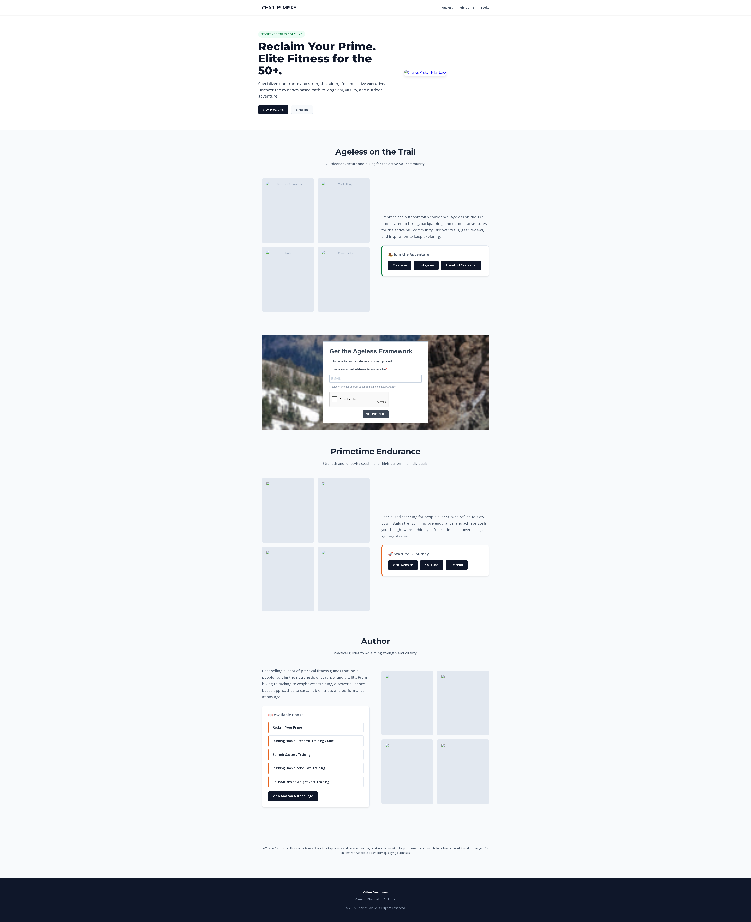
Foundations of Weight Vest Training (301, 782)
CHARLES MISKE (279, 7)
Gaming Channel (367, 899)
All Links (390, 899)
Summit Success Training (292, 754)
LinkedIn (302, 109)
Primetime (466, 7)
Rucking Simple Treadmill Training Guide (303, 741)
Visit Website (403, 565)
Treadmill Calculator (461, 265)
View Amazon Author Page (293, 796)
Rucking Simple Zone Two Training (299, 768)
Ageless (447, 7)
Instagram (426, 265)
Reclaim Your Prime (287, 727)
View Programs (273, 109)
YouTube (400, 265)
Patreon (456, 565)
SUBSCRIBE (375, 414)
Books (485, 7)
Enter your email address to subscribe (357, 369)
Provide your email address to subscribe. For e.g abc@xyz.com (362, 387)
